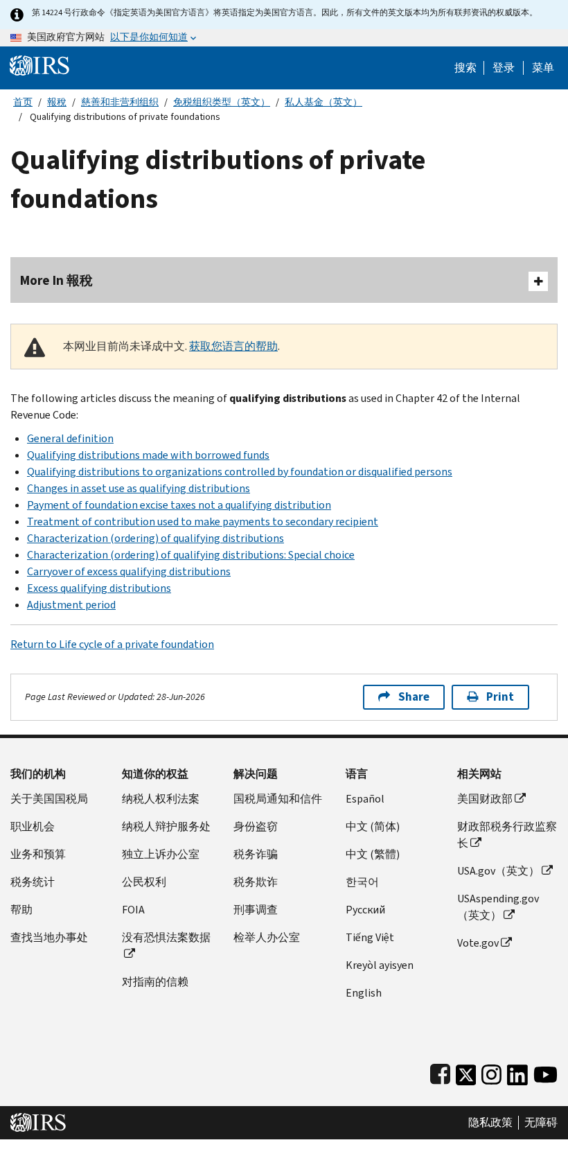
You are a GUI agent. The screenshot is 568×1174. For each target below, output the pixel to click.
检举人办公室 (266, 937)
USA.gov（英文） (498, 871)
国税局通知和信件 (277, 798)
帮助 (21, 909)
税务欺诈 (255, 882)
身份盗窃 (255, 826)
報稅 (56, 102)
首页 (23, 102)
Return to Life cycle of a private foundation (112, 644)
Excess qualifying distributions (99, 588)
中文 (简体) (373, 826)
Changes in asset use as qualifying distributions (138, 488)
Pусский (365, 909)
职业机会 (32, 826)
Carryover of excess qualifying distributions (129, 571)
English (364, 992)
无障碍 (541, 1123)
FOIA (133, 909)
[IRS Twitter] (466, 1071)
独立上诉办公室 (160, 854)
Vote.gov (478, 943)
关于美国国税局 (49, 798)
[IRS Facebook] (440, 1071)
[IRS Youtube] (545, 1071)
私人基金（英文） (323, 102)
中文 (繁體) (373, 854)
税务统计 (32, 882)
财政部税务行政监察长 (507, 834)
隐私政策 (490, 1123)
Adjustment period (71, 604)
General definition (70, 438)
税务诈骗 (255, 854)
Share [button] (413, 697)
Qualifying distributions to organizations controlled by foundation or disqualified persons (239, 471)
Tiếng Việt (370, 937)
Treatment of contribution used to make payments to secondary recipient (202, 521)
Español (365, 798)
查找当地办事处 (49, 937)
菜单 (543, 68)
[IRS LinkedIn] (517, 1071)
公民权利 (144, 882)
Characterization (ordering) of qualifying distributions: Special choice (191, 554)
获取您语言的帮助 (233, 346)
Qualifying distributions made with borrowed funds (148, 455)
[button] (503, 68)
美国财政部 (485, 798)
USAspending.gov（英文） (498, 906)
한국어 (362, 882)
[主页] (39, 65)
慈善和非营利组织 (120, 102)
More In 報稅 (56, 280)
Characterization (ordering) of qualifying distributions (155, 538)
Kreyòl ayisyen (380, 965)
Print (500, 697)
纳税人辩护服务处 (166, 826)
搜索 (465, 68)
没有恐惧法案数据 (166, 937)
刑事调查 (255, 909)
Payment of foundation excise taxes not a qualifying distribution (179, 505)
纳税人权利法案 (160, 798)
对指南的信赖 (155, 981)
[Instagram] (491, 1071)
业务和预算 (38, 854)
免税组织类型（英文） (221, 102)
